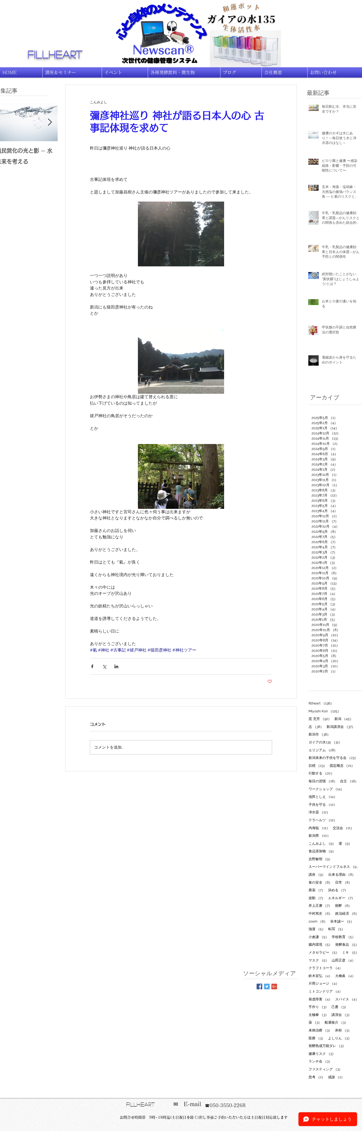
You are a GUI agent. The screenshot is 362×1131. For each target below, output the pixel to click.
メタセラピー (324, 952)
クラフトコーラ (326, 968)
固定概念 (342, 765)
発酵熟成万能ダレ (327, 1046)
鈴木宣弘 (320, 976)
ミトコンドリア (326, 991)
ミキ (350, 952)
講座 (317, 874)
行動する (321, 773)
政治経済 (347, 913)
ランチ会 (320, 1061)
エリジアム (323, 750)
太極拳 (319, 1014)
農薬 (317, 890)
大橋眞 (345, 976)
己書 (339, 1007)
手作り (319, 1007)
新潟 (343, 719)
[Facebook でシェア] (92, 666)
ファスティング (325, 1069)
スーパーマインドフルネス (334, 866)
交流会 (343, 828)
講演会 (341, 1014)
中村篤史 (320, 913)
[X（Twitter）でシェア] (104, 666)
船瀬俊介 (336, 1022)
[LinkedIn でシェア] (116, 666)
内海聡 (319, 828)
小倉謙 (319, 937)
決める (338, 890)
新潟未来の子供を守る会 (333, 757)
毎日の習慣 (323, 781)
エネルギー (341, 898)
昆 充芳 (320, 719)
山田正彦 (343, 960)
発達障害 (320, 999)
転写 (336, 929)
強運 (317, 929)
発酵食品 (347, 944)
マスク (319, 960)
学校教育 (343, 937)
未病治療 (320, 1030)
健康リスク (322, 1053)
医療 (317, 1038)
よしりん (339, 1038)
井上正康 (320, 905)
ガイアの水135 (325, 742)
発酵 (343, 905)
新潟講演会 (341, 726)
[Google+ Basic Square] (274, 986)
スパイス (347, 999)
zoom (318, 921)
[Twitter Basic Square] (267, 986)
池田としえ (323, 796)
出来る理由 (341, 874)
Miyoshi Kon (325, 711)
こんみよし (322, 843)
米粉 (343, 1030)
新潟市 (319, 734)
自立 (349, 781)
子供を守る (323, 804)
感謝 (336, 1077)
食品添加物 (322, 851)
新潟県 (319, 835)
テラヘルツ (323, 820)
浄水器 (319, 812)
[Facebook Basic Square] (259, 986)
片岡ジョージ (324, 983)
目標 (318, 765)
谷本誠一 (342, 921)
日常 (343, 882)
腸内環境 (320, 944)
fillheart (55, 54)
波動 (317, 898)
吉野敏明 (320, 859)
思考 (317, 1077)
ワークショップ (326, 789)
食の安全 (320, 882)
